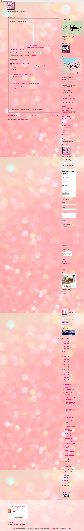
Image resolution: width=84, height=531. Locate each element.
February (67, 469)
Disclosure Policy (66, 125)
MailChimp (71, 190)
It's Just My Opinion (68, 446)
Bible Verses (68, 438)
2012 (65, 377)
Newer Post (12, 115)
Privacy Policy (65, 130)
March (67, 466)
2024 (65, 346)
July (66, 395)
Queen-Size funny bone (19, 83)
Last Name (64, 185)
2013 (65, 374)
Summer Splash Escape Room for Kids (68, 109)
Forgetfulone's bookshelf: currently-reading (18, 507)
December (68, 382)
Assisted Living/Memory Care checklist (68, 113)
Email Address (65, 177)
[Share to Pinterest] (41, 53)
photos (22, 55)
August (67, 392)
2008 (65, 480)
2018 (65, 361)
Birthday (64, 189)
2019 (65, 359)
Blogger (69, 528)
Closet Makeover (69, 455)
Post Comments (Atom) (22, 119)
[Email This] (36, 53)
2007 (65, 483)
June (66, 459)
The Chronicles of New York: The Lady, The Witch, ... (70, 404)
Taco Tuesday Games (68, 118)
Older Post (55, 115)
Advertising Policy (66, 127)
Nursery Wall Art (66, 116)
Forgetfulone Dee (64, 226)
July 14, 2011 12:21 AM (25, 74)
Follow (64, 269)
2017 (65, 364)
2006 (65, 485)
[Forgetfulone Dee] (66, 243)
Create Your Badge (65, 245)
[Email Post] (33, 52)
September (68, 389)
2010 (65, 475)
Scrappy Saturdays (70, 397)
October (67, 387)
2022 (65, 351)
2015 (65, 369)
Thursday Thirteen (70, 426)
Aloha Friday (68, 399)
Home (34, 115)
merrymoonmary (54, 528)
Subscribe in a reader (17, 49)
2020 (65, 356)
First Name (64, 181)
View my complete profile (71, 314)
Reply (14, 70)
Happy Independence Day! (69, 451)
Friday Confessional (69, 416)
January (67, 472)
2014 (65, 372)
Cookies (64, 132)
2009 (65, 477)
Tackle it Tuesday (69, 433)
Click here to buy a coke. (69, 98)
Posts (65, 251)
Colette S (15, 74)
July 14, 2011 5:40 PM (33, 83)
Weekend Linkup (69, 435)
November (68, 384)
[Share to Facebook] (39, 53)
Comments (67, 254)
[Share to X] (38, 53)
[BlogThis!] (37, 53)
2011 (65, 379)
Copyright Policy (66, 134)
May (66, 461)
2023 (65, 348)
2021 (65, 354)
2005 (65, 488)
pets (18, 55)
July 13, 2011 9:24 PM (23, 63)
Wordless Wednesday (38, 47)
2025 (65, 343)
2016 (65, 367)
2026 (65, 341)
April (66, 464)
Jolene (15, 63)
